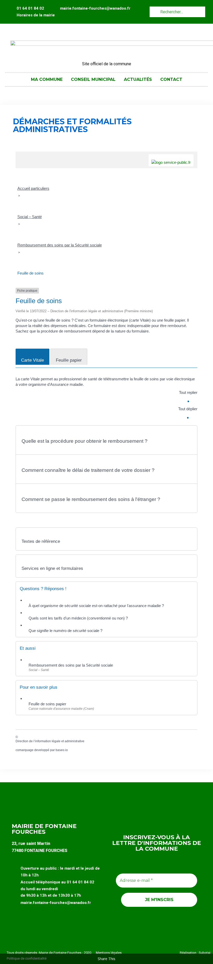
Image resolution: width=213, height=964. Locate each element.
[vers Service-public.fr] (171, 160)
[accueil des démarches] (22, 154)
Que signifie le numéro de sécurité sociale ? (65, 630)
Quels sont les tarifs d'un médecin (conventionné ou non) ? (78, 618)
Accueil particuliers (33, 188)
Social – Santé (29, 216)
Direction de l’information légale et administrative (50, 741)
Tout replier (188, 392)
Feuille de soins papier (47, 704)
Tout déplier (187, 409)
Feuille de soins (30, 273)
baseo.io (62, 750)
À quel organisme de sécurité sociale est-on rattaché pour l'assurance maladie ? (96, 605)
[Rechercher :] (177, 11)
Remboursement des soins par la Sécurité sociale (59, 245)
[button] (106, 439)
